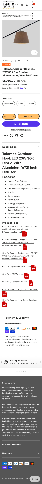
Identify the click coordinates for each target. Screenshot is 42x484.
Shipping (5, 84)
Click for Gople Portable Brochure (16, 266)
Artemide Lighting (9, 60)
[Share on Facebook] (16, 135)
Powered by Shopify (24, 478)
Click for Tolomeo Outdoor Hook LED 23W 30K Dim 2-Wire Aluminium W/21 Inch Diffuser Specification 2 (19, 242)
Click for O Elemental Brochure (15, 282)
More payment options (21, 130)
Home (4, 13)
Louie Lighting (12, 478)
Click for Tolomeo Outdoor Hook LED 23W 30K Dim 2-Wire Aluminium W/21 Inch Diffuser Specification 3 (19, 256)
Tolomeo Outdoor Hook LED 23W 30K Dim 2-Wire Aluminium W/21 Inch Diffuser (18, 15)
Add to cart (28, 116)
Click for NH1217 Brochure (13, 274)
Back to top (21, 372)
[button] (27, 5)
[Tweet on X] (11, 135)
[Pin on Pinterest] (21, 135)
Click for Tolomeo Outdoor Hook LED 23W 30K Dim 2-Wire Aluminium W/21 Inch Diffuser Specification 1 (19, 229)
